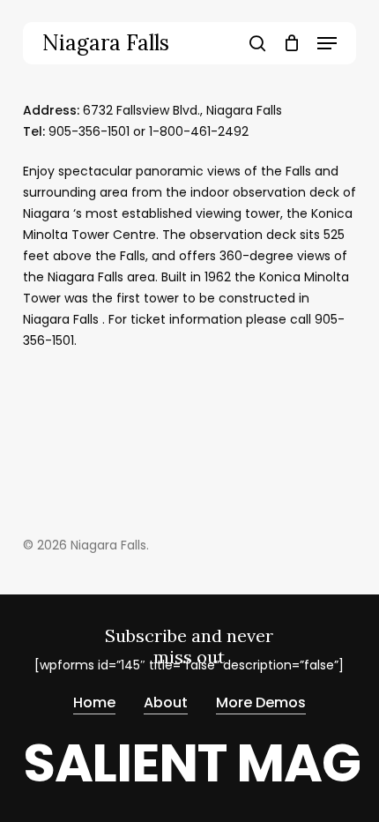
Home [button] (94, 702)
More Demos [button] (261, 702)
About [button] (166, 702)
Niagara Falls (105, 43)
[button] (327, 43)
